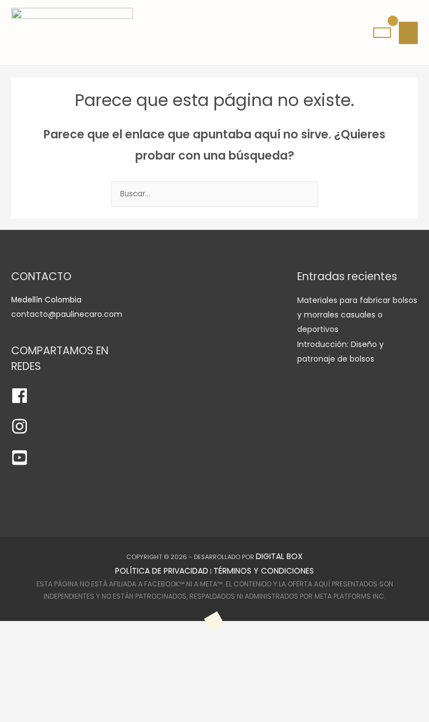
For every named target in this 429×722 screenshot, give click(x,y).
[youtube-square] (19, 463)
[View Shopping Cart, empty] (382, 32)
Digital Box (279, 556)
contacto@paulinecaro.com (66, 314)
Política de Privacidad (161, 570)
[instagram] (19, 431)
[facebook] (19, 401)
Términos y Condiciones (263, 570)
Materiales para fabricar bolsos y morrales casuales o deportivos (357, 315)
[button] (46, 671)
